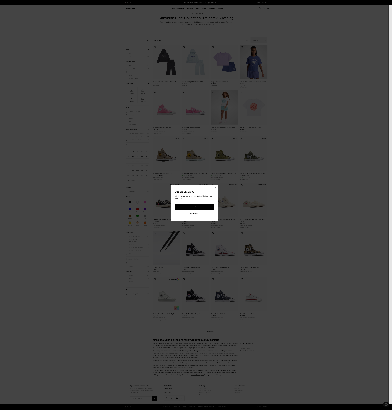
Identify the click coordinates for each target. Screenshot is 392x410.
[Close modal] (216, 187)
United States (194, 207)
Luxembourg (194, 213)
